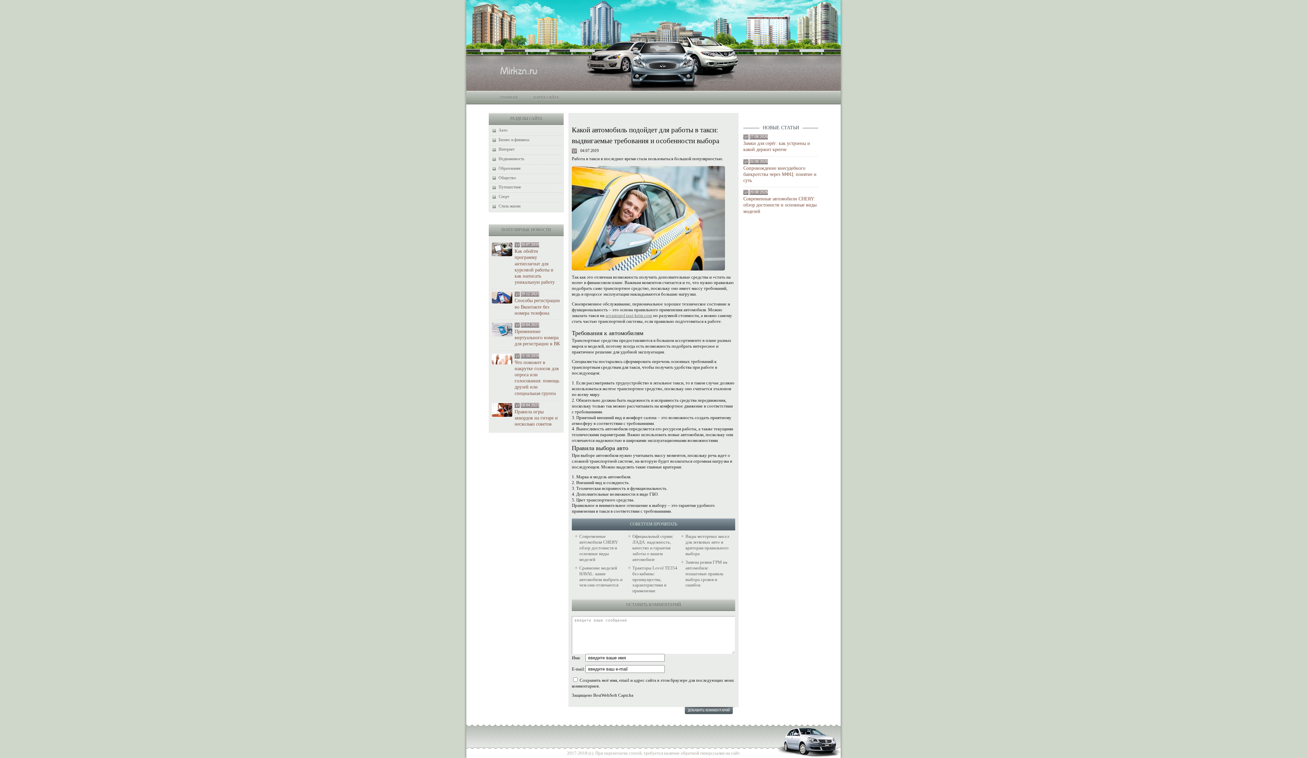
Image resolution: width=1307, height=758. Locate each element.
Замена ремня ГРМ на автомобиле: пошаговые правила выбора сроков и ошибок (706, 574)
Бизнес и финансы (514, 139)
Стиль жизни (509, 206)
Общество (507, 178)
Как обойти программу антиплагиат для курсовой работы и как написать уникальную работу (535, 267)
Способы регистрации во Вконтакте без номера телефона (537, 306)
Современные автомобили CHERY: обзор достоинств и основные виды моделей (780, 205)
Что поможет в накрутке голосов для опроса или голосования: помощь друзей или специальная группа (537, 378)
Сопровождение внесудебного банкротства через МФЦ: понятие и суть (780, 174)
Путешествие (510, 187)
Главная (508, 98)
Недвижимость (511, 158)
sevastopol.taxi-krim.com (629, 315)
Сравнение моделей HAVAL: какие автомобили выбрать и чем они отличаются (601, 576)
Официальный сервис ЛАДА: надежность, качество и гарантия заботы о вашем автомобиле (652, 548)
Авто (503, 130)
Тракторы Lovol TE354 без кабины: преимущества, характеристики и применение (654, 579)
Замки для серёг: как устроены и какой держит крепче (776, 146)
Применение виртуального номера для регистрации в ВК (537, 337)
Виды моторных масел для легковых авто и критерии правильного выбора (707, 545)
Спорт (504, 196)
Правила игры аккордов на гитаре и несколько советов (536, 418)
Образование (510, 168)
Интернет (507, 149)
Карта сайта (546, 98)
